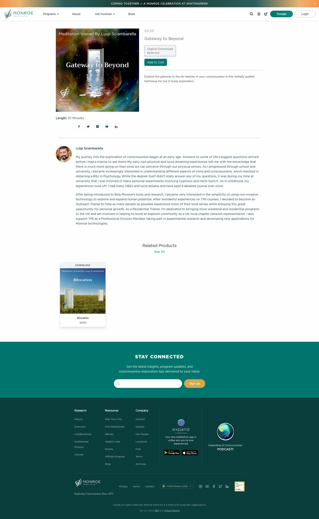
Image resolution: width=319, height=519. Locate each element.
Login (305, 13)
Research (80, 410)
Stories (109, 449)
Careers (140, 426)
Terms (139, 456)
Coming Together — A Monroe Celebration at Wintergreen (159, 3)
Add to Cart (155, 62)
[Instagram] (200, 486)
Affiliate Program (115, 456)
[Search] (251, 14)
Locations (141, 441)
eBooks (109, 434)
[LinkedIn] (227, 486)
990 (157, 510)
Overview (79, 426)
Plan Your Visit (113, 419)
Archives (141, 464)
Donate (281, 13)
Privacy (123, 486)
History (78, 419)
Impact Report (172, 510)
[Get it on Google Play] (172, 452)
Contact (140, 419)
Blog (107, 464)
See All (159, 251)
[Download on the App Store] (190, 452)
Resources (111, 410)
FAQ (138, 449)
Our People (142, 434)
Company (142, 410)
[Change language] (259, 14)
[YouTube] (207, 486)
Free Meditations (114, 426)
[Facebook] (213, 486)
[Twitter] (220, 486)
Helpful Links (112, 441)
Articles (78, 454)
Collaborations (82, 434)
